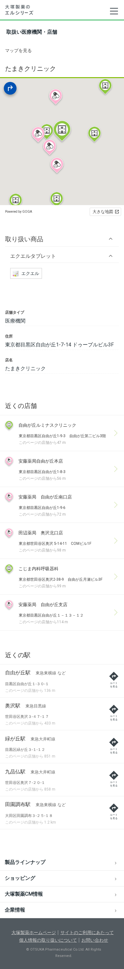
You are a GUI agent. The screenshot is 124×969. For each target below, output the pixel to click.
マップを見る (18, 50)
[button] (62, 239)
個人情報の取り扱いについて (48, 940)
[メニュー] (113, 11)
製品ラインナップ (25, 862)
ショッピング (20, 878)
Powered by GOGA (18, 211)
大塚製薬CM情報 (24, 894)
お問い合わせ (94, 940)
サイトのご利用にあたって (87, 932)
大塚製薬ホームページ (33, 932)
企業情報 (15, 910)
